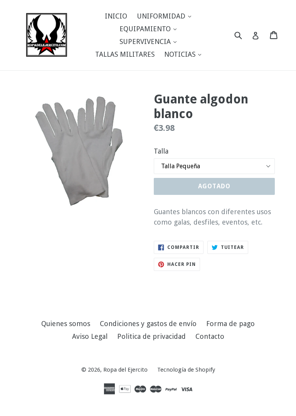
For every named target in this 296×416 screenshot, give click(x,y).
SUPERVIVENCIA (149, 41)
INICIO (116, 16)
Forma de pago (230, 324)
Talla (161, 151)
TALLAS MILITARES (125, 54)
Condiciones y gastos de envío (148, 324)
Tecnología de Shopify (186, 369)
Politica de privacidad (151, 336)
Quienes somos (65, 324)
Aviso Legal (90, 336)
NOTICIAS (184, 54)
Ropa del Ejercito (125, 369)
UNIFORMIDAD (166, 16)
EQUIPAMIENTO (149, 28)
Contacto (209, 336)
